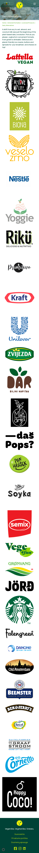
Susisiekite (19, 834)
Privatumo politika (20, 838)
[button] (3, 849)
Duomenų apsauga (19, 842)
